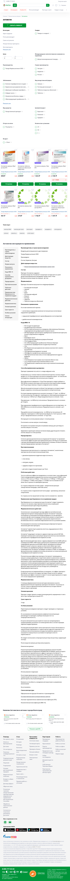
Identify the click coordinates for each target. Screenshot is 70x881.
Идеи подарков (7, 33)
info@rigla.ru (60, 877)
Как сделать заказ (8, 739)
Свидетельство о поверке (21, 770)
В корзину (9, 184)
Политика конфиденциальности (8, 754)
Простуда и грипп (46, 10)
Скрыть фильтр (15, 25)
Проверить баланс (34, 749)
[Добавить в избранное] (16, 150)
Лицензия (6, 763)
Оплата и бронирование (7, 742)
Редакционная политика (20, 758)
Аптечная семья (34, 741)
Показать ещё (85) (35, 729)
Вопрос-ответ (33, 755)
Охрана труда (60, 754)
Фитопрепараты (8, 47)
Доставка (6, 746)
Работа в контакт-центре (61, 750)
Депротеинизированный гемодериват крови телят (39, 266)
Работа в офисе (60, 746)
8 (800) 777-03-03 (36, 847)
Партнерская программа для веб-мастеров (47, 770)
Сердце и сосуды (59, 10)
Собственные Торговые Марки (48, 765)
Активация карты (34, 743)
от (5, 56)
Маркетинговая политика (8, 775)
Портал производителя (47, 747)
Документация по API (48, 760)
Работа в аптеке (60, 743)
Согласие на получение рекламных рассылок (6, 813)
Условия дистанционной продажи (8, 770)
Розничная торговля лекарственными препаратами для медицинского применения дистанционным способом (8, 795)
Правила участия (34, 746)
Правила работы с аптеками (21, 782)
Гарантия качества (21, 767)
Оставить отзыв (21, 755)
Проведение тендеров (46, 740)
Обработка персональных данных (7, 805)
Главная (5, 16)
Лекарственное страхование (21, 763)
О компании (20, 739)
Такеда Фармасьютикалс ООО (9, 171)
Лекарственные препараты (11, 44)
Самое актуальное (8, 40)
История (19, 742)
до (15, 56)
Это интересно (7, 749)
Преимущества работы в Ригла (60, 740)
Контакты (19, 747)
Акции (6, 10)
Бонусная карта (62, 1)
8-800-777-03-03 (8, 869)
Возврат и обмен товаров (8, 780)
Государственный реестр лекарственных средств (35, 696)
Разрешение (7, 765)
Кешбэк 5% (23, 10)
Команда (19, 745)
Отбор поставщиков (47, 756)
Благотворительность (21, 751)
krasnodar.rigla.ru (57, 841)
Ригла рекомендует (34, 10)
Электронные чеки (33, 758)
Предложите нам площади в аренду (48, 751)
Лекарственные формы (14, 16)
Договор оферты (8, 783)
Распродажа (14, 10)
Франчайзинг (47, 743)
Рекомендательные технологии (21, 777)
